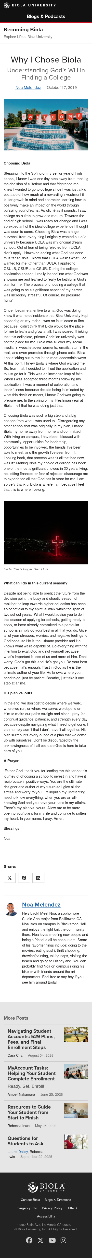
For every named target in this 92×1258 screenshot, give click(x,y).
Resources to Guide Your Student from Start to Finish (29, 1112)
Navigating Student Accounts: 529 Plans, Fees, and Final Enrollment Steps (31, 1039)
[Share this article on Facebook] (24, 878)
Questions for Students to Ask (25, 1141)
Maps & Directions (58, 1199)
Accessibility (46, 1216)
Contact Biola (30, 1199)
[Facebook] (29, 1239)
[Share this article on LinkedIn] (38, 878)
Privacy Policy (52, 1208)
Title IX (72, 1208)
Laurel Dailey (18, 1151)
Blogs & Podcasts (46, 17)
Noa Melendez (28, 87)
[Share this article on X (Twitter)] (10, 878)
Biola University (34, 5)
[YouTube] (52, 1239)
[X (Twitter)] (40, 1239)
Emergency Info (25, 1208)
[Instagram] (63, 1239)
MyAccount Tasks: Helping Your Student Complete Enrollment (32, 1073)
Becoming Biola (23, 29)
